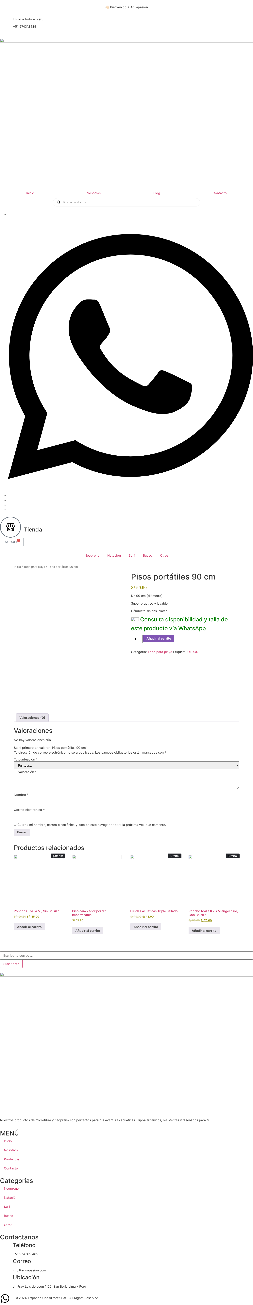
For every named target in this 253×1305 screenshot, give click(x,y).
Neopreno (92, 555)
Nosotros (94, 193)
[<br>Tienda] (10, 527)
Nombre (21, 794)
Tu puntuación (26, 759)
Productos (11, 1159)
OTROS (192, 652)
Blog (156, 193)
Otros (164, 555)
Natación (114, 555)
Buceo (147, 555)
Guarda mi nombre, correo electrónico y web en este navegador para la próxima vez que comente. (91, 824)
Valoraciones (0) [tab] (32, 718)
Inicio (30, 193)
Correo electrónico (29, 809)
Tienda (33, 529)
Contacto (220, 193)
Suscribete (11, 964)
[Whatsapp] (130, 495)
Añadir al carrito (158, 638)
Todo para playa (34, 567)
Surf (132, 555)
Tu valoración (25, 772)
